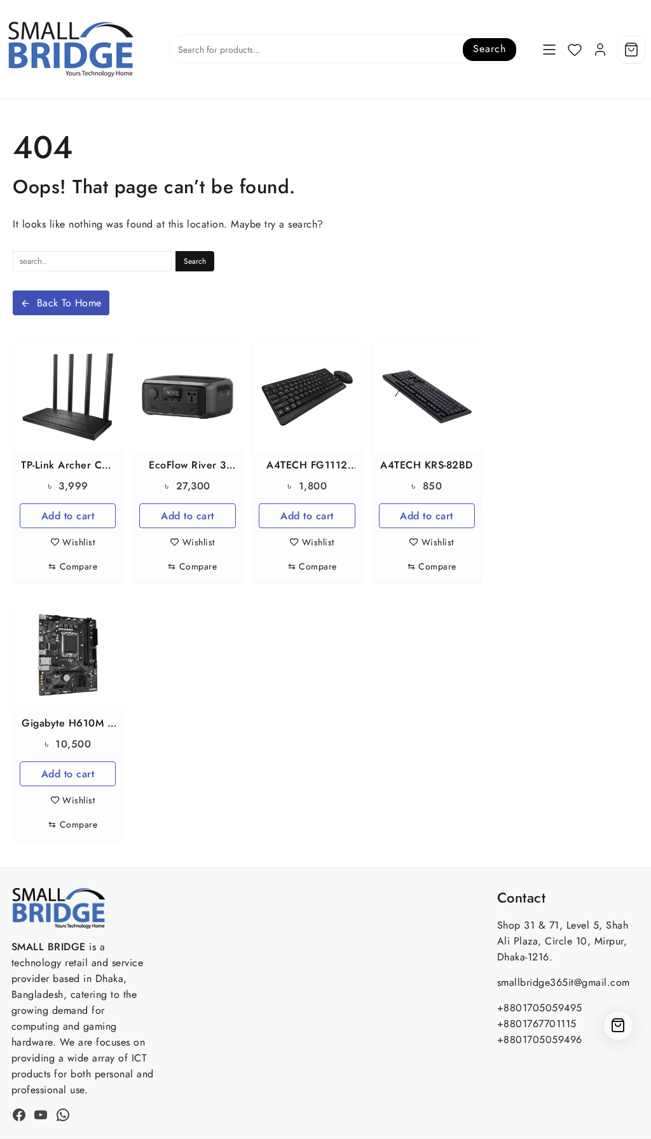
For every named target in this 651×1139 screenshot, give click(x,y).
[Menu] (549, 49)
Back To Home (69, 303)
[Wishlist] (574, 49)
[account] (600, 49)
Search (489, 48)
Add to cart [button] (68, 515)
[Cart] (631, 49)
